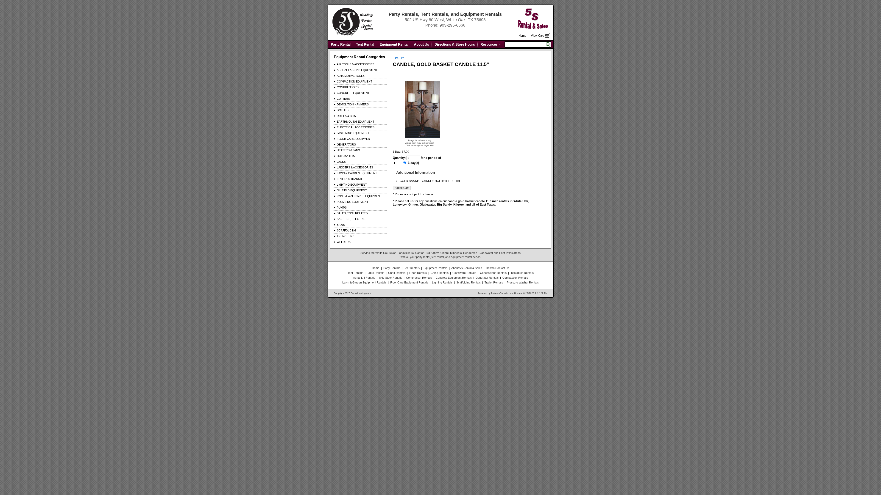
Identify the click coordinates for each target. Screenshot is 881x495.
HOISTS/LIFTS (346, 156)
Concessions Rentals (493, 273)
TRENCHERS (345, 236)
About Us (421, 44)
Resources (489, 44)
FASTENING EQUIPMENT (353, 133)
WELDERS (344, 242)
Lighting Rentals (442, 282)
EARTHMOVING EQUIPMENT (355, 121)
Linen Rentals (418, 273)
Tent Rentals (412, 268)
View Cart (537, 35)
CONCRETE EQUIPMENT (353, 93)
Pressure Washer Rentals (523, 282)
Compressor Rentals (419, 277)
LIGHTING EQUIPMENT (352, 184)
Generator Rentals (487, 277)
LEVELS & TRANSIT (349, 179)
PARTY (399, 58)
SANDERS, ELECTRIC (351, 219)
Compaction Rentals (515, 277)
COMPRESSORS (348, 87)
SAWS (341, 224)
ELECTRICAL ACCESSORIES (355, 127)
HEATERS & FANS (348, 150)
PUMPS (342, 207)
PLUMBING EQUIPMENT (352, 202)
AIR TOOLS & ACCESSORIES (355, 64)
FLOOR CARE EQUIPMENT (354, 138)
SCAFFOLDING (346, 230)
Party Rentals (391, 268)
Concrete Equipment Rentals (454, 277)
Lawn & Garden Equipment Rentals (364, 282)
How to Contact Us (497, 268)
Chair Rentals (396, 273)
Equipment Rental (394, 44)
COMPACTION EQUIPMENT (354, 81)
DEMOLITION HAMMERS (353, 104)
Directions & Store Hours (455, 44)
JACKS (341, 161)
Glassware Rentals (464, 273)
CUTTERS (343, 98)
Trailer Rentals (494, 282)
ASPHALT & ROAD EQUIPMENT (357, 70)
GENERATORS (346, 144)
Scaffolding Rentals (468, 282)
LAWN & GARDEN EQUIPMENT (357, 173)
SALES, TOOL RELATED (352, 213)
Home (522, 35)
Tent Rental (365, 44)
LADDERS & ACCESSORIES (355, 167)
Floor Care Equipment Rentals (409, 282)
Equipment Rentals (435, 268)
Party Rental (341, 44)
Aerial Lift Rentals (364, 277)
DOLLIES (342, 110)
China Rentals (440, 273)
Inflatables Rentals (522, 273)
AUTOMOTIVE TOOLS (351, 75)
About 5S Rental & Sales (466, 268)
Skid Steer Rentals (390, 277)
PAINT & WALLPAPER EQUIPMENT (359, 196)
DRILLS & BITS (346, 116)
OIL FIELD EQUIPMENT (352, 190)
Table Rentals (375, 273)
